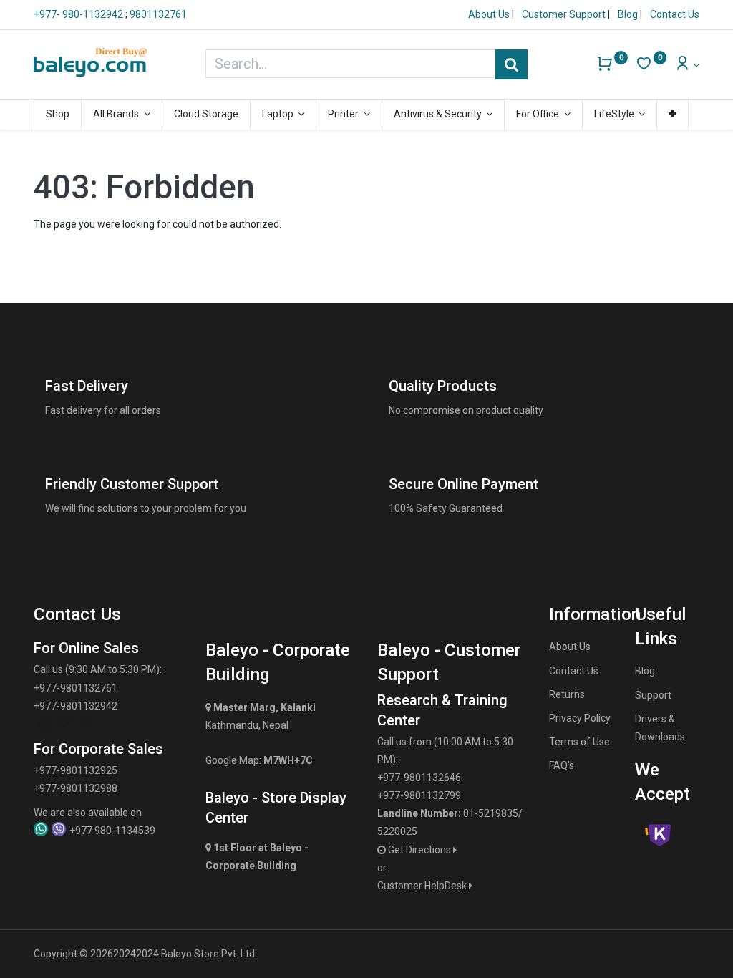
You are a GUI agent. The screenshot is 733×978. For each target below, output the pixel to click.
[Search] (511, 64)
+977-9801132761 (75, 688)
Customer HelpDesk (423, 885)
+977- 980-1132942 (79, 14)
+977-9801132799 (419, 795)
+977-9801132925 (75, 770)
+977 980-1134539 (112, 830)
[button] (672, 114)
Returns (567, 694)
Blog (629, 14)
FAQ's (561, 765)
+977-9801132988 (75, 788)
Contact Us (674, 14)
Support (653, 695)
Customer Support (565, 14)
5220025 (397, 831)
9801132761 (158, 14)
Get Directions (420, 850)
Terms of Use (579, 741)
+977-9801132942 (75, 706)
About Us (490, 14)
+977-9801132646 (419, 777)
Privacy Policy (580, 718)
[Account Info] (686, 65)
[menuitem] (57, 114)
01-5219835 (490, 813)
